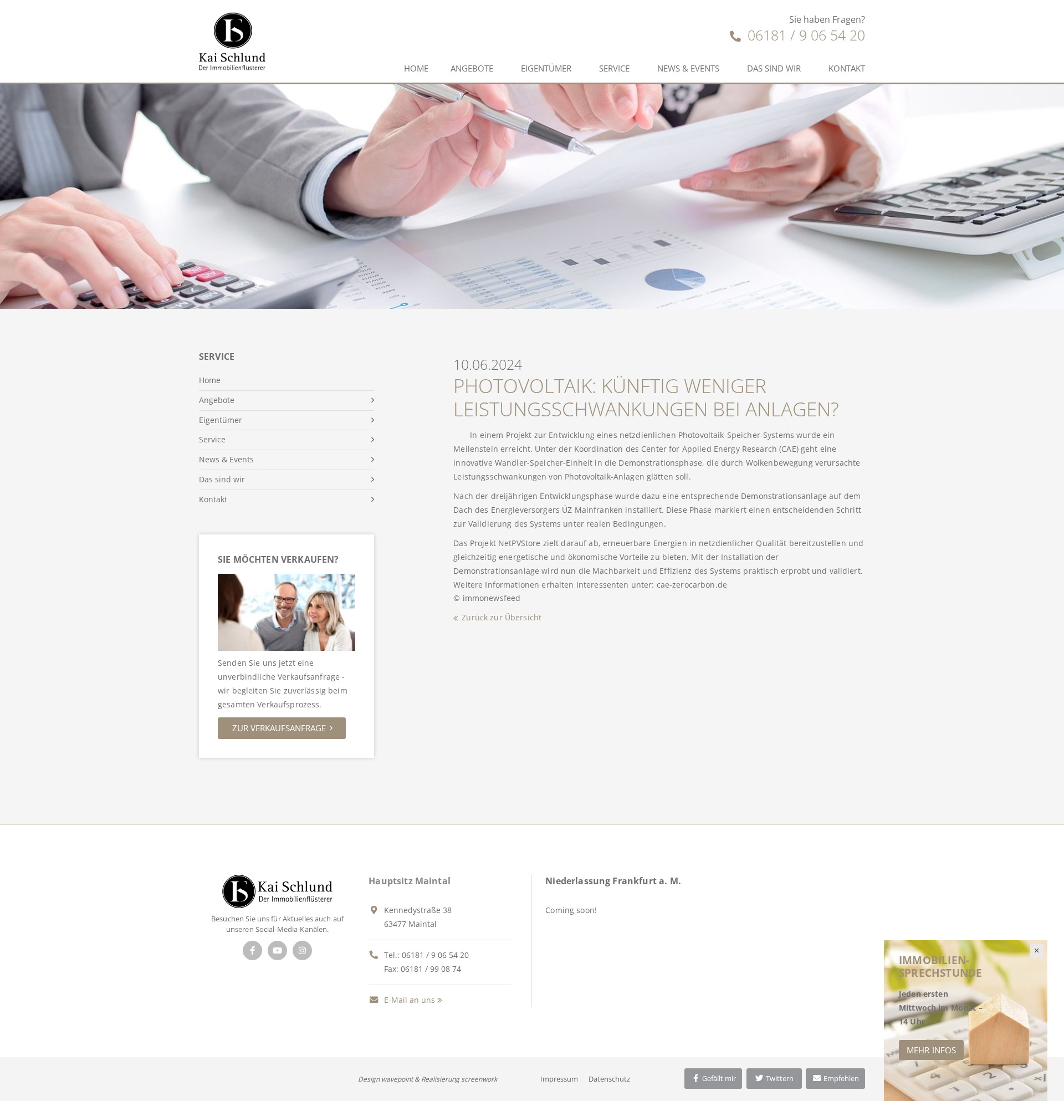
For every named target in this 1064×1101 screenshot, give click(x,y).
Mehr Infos (931, 1050)
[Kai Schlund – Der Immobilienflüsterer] (277, 890)
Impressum (559, 1079)
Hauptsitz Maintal (410, 881)
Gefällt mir (718, 1078)
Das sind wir (774, 68)
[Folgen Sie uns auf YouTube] (277, 950)
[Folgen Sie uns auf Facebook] (252, 950)
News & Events (688, 68)
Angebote (472, 68)
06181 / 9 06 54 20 (804, 35)
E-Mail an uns (408, 1000)
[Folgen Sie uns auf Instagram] (302, 950)
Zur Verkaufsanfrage (279, 727)
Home (416, 68)
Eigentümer (546, 68)
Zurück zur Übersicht (501, 617)
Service (614, 68)
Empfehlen (840, 1078)
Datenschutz (609, 1079)
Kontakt (846, 68)
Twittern (779, 1078)
